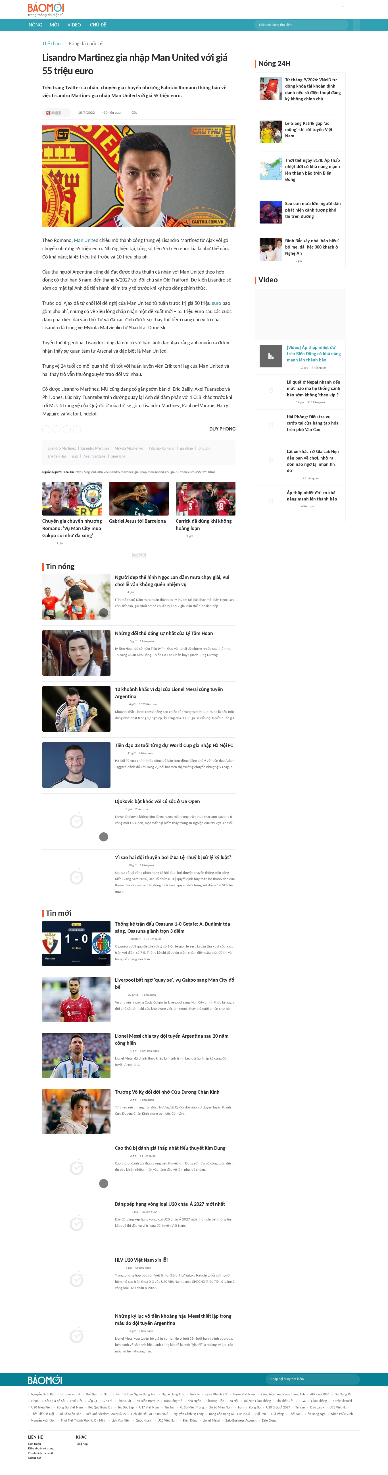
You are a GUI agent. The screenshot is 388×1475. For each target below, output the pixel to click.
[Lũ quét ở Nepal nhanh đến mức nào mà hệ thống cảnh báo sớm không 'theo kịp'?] (271, 390)
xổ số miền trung (192, 1407)
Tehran (300, 1407)
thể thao (91, 1394)
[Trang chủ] (46, 9)
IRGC (302, 1401)
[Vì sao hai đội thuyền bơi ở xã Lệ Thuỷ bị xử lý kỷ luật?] (76, 877)
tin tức (169, 1407)
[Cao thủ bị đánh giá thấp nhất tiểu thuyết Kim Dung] (76, 1167)
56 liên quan (149, 1212)
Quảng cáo (34, 1458)
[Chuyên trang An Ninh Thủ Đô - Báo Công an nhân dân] (288, 107)
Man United (86, 240)
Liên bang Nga (315, 1414)
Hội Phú (260, 1414)
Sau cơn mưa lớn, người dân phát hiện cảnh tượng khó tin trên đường (313, 210)
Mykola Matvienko (129, 448)
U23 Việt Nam (339, 1407)
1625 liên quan (148, 704)
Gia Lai (107, 1401)
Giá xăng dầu (344, 1394)
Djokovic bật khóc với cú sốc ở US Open (157, 801)
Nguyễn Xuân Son (43, 1420)
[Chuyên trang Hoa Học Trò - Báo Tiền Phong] (290, 402)
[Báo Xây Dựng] (293, 478)
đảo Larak (317, 1407)
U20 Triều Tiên (41, 1407)
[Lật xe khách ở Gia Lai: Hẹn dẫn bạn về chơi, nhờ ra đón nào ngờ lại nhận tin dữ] (271, 460)
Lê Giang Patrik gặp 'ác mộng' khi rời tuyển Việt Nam (309, 130)
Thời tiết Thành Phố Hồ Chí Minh (83, 1420)
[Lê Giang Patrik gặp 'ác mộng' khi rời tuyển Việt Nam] (271, 132)
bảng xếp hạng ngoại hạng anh (282, 1394)
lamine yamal (70, 1394)
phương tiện (215, 1401)
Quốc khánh (144, 1420)
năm (107, 1394)
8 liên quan (149, 995)
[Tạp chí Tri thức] (112, 529)
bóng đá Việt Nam (70, 1407)
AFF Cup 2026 (319, 1394)
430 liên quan (112, 113)
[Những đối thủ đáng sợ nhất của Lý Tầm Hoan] (76, 653)
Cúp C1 (92, 1401)
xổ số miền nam (221, 1407)
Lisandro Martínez (95, 448)
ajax (75, 456)
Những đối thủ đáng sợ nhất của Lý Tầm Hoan (164, 633)
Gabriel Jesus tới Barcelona (137, 521)
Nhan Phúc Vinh (342, 1414)
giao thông (319, 1401)
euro (216, 303)
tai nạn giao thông (257, 1401)
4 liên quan (319, 367)
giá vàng (277, 1414)
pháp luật (124, 1401)
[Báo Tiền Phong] (47, 543)
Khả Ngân (194, 1401)
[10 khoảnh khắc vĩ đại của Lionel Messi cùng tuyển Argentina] (76, 709)
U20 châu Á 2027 (278, 1407)
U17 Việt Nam (149, 1407)
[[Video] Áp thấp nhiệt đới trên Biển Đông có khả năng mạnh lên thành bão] (271, 356)
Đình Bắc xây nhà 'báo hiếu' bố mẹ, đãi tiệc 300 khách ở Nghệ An (312, 247)
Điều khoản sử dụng (40, 1448)
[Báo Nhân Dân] (292, 368)
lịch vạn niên (121, 1420)
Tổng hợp (82, 1444)
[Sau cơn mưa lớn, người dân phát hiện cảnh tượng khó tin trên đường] (271, 212)
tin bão (194, 1394)
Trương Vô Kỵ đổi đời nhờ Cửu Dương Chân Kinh (167, 1092)
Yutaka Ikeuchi (342, 1401)
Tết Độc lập (126, 1407)
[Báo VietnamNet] (120, 995)
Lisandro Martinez (62, 448)
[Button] (356, 25)
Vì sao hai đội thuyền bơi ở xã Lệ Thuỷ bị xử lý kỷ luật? (173, 857)
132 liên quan (153, 939)
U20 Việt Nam (168, 1420)
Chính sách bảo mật (40, 1453)
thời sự (294, 1414)
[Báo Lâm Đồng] (121, 939)
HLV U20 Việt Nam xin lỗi (141, 1260)
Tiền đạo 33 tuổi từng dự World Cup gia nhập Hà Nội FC (174, 745)
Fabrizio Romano (161, 448)
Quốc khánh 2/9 (216, 1394)
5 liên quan (147, 1100)
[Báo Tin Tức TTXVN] (289, 187)
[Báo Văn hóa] (120, 865)
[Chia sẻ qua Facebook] (46, 429)
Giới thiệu (34, 1444)
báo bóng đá (173, 1401)
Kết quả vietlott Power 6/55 (106, 1414)
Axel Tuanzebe (95, 456)
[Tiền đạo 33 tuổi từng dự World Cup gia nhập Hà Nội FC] (76, 765)
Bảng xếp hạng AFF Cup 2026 (229, 1414)
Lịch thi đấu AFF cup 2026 (149, 1414)
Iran (240, 1407)
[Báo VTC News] (121, 1212)
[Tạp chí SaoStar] (121, 641)
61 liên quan (148, 1156)
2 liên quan (146, 753)
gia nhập (186, 448)
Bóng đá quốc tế (86, 44)
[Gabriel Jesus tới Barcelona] (139, 499)
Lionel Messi (211, 1420)
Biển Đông (190, 1420)
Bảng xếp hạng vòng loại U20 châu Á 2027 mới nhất (170, 1204)
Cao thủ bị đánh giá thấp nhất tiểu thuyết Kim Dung (170, 1148)
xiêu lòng (118, 456)
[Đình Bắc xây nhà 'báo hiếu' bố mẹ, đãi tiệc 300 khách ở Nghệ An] (271, 249)
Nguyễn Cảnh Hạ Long (189, 1414)
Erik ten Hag (57, 456)
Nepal (35, 1401)
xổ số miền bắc (70, 1414)
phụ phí (204, 448)
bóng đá (255, 1407)
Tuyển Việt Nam (244, 1394)
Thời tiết (76, 1401)
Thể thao (51, 44)
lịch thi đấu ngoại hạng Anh (136, 1394)
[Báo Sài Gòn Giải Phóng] (292, 507)
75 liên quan (311, 478)
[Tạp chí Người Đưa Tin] (53, 113)
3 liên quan (146, 1331)
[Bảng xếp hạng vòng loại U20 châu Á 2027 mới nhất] (76, 1223)
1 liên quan (147, 641)
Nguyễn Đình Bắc (43, 1394)
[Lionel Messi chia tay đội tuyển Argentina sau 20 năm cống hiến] (76, 1055)
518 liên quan (316, 402)
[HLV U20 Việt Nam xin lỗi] (76, 1279)
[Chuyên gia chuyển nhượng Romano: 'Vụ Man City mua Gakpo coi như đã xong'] (72, 499)
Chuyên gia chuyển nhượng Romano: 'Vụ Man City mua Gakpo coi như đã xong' (72, 528)
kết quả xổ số (54, 1401)
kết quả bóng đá (100, 1407)
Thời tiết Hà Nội (42, 1414)
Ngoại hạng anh (173, 1394)
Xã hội (234, 1401)
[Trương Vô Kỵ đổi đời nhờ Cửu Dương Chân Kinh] (76, 1111)
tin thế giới (284, 1401)
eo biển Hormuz (148, 1401)
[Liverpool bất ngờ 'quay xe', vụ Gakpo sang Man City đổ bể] (76, 999)
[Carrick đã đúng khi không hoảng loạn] (205, 499)
